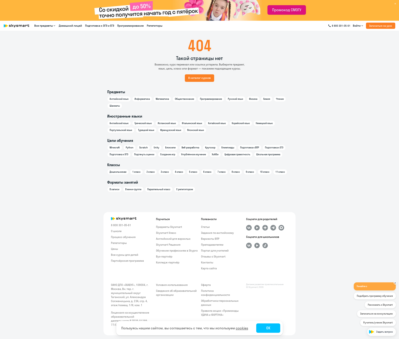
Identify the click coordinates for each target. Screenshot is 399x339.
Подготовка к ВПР (249, 147)
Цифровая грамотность (237, 154)
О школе (116, 231)
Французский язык (170, 130)
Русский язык (235, 98)
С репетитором (184, 189)
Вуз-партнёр (164, 256)
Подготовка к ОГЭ (119, 154)
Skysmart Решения (168, 244)
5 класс (193, 171)
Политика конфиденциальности (215, 293)
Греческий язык (143, 123)
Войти (357, 25)
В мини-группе (133, 189)
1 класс (136, 171)
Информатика (142, 98)
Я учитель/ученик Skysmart (378, 322)
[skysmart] (16, 25)
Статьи (205, 227)
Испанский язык (167, 123)
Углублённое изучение (193, 154)
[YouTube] (257, 228)
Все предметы (43, 25)
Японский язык (195, 130)
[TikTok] (265, 245)
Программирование (130, 25)
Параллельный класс (158, 189)
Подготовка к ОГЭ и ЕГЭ (99, 25)
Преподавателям (212, 244)
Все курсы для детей (124, 255)
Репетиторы (155, 25)
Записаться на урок (380, 25)
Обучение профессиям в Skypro (177, 250)
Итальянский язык (192, 123)
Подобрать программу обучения (375, 295)
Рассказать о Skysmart (380, 304)
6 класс (207, 171)
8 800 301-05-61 (121, 225)
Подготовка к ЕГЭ (274, 147)
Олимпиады (227, 147)
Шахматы (115, 105)
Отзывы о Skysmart (213, 256)
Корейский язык (241, 123)
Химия (266, 98)
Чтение (280, 98)
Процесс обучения (123, 237)
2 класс (151, 171)
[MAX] (281, 228)
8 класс (236, 171)
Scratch (143, 147)
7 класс (221, 171)
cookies (242, 328)
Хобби (215, 154)
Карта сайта (209, 268)
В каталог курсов (199, 78)
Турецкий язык (146, 130)
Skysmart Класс (166, 233)
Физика (253, 98)
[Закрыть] (395, 283)
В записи (114, 189)
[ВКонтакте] (249, 228)
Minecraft (115, 147)
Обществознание (184, 98)
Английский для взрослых (173, 238)
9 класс (250, 171)
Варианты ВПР (210, 238)
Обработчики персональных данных (219, 303)
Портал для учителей (215, 250)
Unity (156, 147)
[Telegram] (273, 228)
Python (129, 147)
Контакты (207, 262)
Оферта (206, 285)
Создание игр (167, 154)
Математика (162, 98)
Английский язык (119, 98)
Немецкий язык (264, 123)
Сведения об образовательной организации (176, 293)
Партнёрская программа (127, 260)
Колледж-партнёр (167, 262)
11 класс (280, 171)
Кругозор (210, 147)
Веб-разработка (190, 147)
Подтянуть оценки (144, 154)
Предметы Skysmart (169, 227)
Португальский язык (121, 130)
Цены (114, 249)
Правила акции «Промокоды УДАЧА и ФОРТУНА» (220, 313)
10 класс (264, 171)
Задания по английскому (217, 233)
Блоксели (170, 147)
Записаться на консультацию (376, 313)
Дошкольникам (118, 171)
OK (268, 328)
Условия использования (172, 285)
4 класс (179, 171)
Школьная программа (268, 154)
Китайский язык (217, 123)
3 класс (165, 171)
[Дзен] (265, 228)
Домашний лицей (70, 25)
